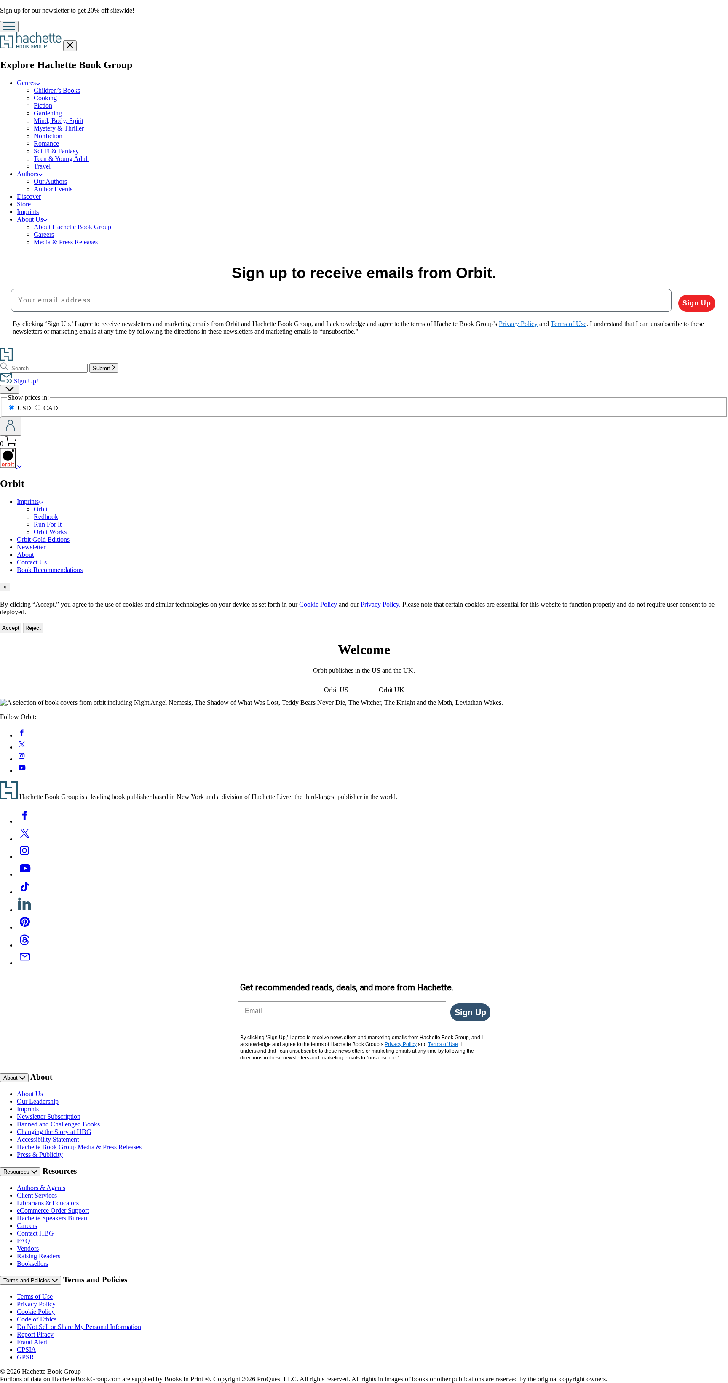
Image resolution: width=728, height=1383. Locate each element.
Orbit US (336, 689)
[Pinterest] (25, 927)
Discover (29, 196)
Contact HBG (35, 1233)
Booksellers (32, 1263)
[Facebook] (25, 821)
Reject (33, 628)
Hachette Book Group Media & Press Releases (79, 1146)
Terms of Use (35, 1296)
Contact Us (32, 562)
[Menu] (9, 26)
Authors (27, 173)
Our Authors (50, 181)
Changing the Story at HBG (54, 1131)
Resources (17, 1172)
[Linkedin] (25, 909)
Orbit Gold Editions (43, 539)
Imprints (28, 211)
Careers (44, 234)
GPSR (25, 1357)
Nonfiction (48, 135)
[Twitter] (25, 839)
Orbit (41, 509)
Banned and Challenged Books (58, 1124)
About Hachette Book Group (72, 226)
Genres (26, 82)
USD (25, 408)
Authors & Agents (41, 1187)
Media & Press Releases (66, 242)
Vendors (28, 1248)
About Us (30, 219)
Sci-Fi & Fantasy (56, 151)
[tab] (364, 587)
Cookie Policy (318, 604)
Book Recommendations (50, 569)
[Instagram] (25, 856)
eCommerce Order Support (53, 1210)
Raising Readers (38, 1256)
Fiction (43, 105)
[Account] (10, 426)
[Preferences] (9, 389)
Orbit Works (50, 531)
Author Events (53, 189)
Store (24, 204)
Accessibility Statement (48, 1139)
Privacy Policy (36, 1304)
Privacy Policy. (381, 604)
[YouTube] (25, 874)
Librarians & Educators (48, 1202)
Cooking (45, 98)
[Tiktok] (25, 892)
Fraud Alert (32, 1342)
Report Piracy (35, 1334)
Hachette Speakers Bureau (52, 1218)
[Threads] (25, 945)
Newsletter (31, 547)
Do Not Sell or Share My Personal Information (79, 1326)
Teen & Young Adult (61, 158)
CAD (50, 408)
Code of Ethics (36, 1319)
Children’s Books (57, 90)
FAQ (23, 1240)
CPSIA (26, 1349)
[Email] (25, 962)
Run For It (48, 524)
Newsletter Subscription (48, 1116)
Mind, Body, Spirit (58, 120)
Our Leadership (38, 1101)
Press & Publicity (40, 1154)
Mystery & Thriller (59, 128)
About (25, 554)
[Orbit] (19, 465)
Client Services (37, 1195)
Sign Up (696, 303)
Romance (46, 143)
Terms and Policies (27, 1280)
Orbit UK (391, 689)
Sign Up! (25, 381)
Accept (10, 628)
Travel (42, 166)
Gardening (48, 113)
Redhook (46, 516)
